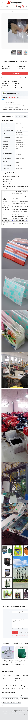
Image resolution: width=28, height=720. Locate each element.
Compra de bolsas (23, 695)
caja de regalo (4, 681)
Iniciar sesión (5, 109)
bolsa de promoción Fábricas (9, 695)
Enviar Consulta (15, 73)
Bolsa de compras (5, 675)
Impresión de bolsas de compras (10, 698)
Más (2, 705)
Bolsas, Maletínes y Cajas (10, 11)
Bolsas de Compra (20, 11)
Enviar (14, 632)
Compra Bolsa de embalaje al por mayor (12, 702)
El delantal (3, 678)
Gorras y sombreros (19, 681)
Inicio (2, 11)
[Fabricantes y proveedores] (14, 2)
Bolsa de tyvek (18, 678)
